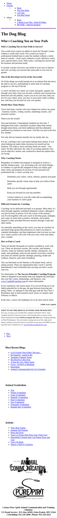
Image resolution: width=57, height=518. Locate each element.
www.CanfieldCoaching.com (13, 281)
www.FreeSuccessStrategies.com (35, 325)
